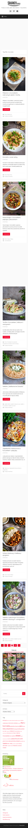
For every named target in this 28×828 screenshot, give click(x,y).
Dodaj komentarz (8, 116)
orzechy (9, 738)
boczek (13, 720)
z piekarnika (9, 745)
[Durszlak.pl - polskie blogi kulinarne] (7, 766)
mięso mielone (16, 733)
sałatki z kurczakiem (9, 638)
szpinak (14, 743)
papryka (14, 738)
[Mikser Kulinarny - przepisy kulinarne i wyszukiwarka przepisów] (8, 765)
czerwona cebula (12, 723)
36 (15, 645)
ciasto (19, 720)
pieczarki (20, 738)
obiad (17, 736)
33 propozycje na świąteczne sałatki (14, 652)
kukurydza (21, 729)
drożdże (19, 723)
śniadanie (20, 745)
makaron (12, 731)
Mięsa (8, 174)
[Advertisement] (14, 34)
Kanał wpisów (6, 815)
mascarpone (10, 733)
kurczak (4, 731)
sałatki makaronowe (15, 404)
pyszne (21, 741)
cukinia (21, 720)
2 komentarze (7, 240)
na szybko (12, 736)
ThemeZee (21, 825)
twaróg (20, 743)
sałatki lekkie (7, 404)
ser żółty (10, 743)
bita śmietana (9, 720)
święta (4, 747)
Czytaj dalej (6, 109)
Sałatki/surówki (11, 405)
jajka (20, 726)
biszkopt (5, 720)
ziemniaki (5, 745)
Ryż (11, 174)
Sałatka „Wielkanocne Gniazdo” (13, 386)
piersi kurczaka (7, 741)
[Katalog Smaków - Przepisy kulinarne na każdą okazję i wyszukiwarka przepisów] (14, 770)
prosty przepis (15, 741)
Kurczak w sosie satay (10, 157)
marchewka (17, 731)
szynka (17, 743)
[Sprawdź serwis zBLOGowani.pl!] (14, 779)
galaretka (12, 726)
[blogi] (4, 772)
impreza (17, 726)
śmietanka (14, 745)
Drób (5, 114)
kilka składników (8, 729)
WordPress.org (6, 819)
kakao (24, 726)
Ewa (6, 97)
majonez (8, 731)
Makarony (9, 114)
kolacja (15, 729)
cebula (16, 720)
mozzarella (6, 736)
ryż (24, 741)
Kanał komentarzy (7, 817)
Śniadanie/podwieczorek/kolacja (10, 343)
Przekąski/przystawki (12, 342)
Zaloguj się (5, 812)
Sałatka (5, 743)
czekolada (5, 723)
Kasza (8, 239)
